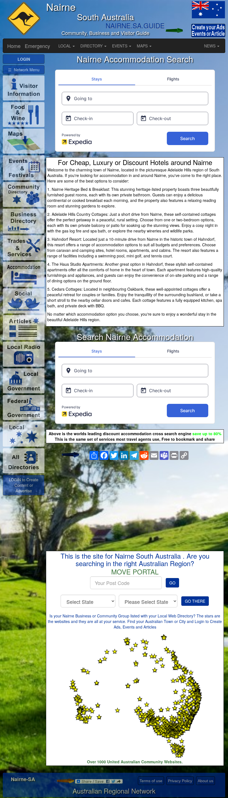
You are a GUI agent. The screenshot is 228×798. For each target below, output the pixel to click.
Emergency (37, 45)
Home (14, 45)
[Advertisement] (135, 501)
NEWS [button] (210, 46)
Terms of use (151, 781)
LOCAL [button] (65, 46)
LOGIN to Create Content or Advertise (23, 485)
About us (205, 781)
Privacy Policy (180, 781)
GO (172, 583)
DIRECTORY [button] (92, 46)
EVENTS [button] (120, 46)
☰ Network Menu (23, 69)
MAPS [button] (143, 46)
